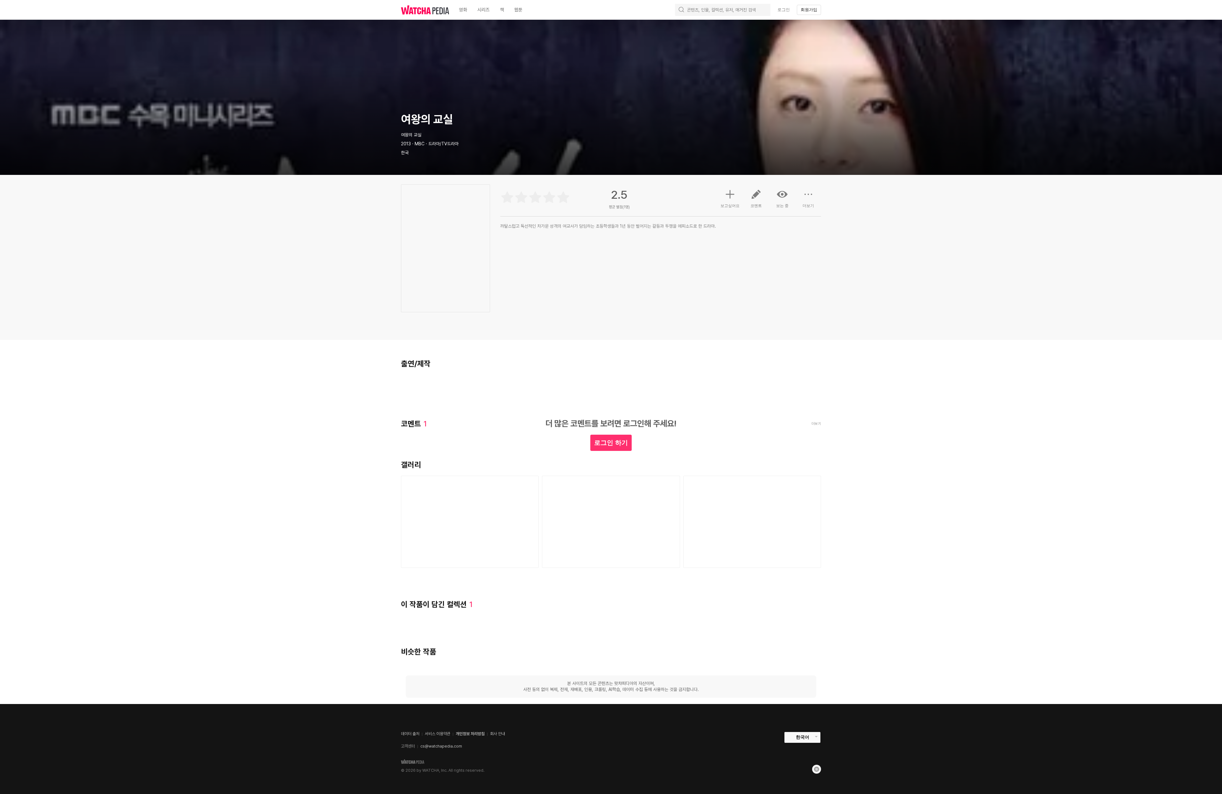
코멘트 (756, 206)
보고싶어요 (730, 206)
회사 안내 (497, 733)
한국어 (802, 737)
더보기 (808, 206)
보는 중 (782, 206)
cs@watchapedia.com (441, 746)
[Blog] (816, 769)
